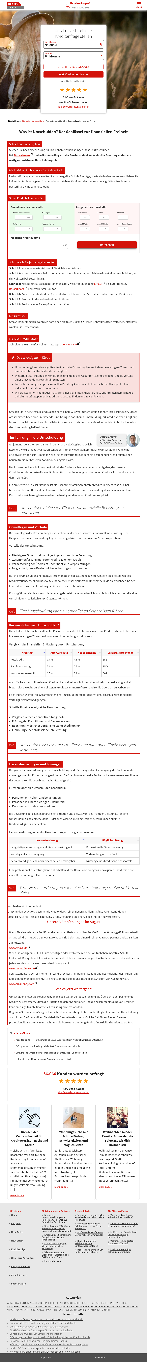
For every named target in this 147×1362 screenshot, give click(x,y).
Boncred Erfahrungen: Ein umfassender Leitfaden (89, 1251)
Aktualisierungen (19, 1275)
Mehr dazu (16, 1195)
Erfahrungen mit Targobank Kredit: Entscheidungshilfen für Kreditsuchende (50, 1337)
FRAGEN (85, 1303)
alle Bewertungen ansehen (73, 106)
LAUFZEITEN (13, 1306)
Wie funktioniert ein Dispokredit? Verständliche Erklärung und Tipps (55, 1254)
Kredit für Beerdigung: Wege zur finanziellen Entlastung (54, 1246)
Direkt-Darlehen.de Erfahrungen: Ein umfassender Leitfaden (86, 1243)
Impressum (46, 1357)
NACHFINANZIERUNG (51, 1306)
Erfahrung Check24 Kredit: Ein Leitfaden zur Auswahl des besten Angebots (49, 1344)
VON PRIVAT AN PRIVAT (89, 1310)
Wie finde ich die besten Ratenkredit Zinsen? (121, 1242)
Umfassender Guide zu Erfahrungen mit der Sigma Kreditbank (88, 1226)
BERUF (46, 1303)
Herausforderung (47, 840)
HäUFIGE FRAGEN (99, 1303)
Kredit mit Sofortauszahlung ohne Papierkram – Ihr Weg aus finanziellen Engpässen (54, 1218)
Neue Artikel (17, 1232)
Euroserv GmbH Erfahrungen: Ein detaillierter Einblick (38, 1341)
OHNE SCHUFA (101, 1306)
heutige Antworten (20, 1266)
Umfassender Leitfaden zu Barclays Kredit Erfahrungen (89, 1233)
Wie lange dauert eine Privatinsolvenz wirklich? (120, 1216)
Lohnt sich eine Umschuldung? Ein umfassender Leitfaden (44, 1059)
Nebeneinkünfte (48, 224)
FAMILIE (76, 1303)
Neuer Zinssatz (87, 652)
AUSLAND (37, 1303)
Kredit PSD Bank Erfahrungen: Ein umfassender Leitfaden (40, 1348)
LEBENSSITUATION (30, 1306)
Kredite (100, 212)
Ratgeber (16, 1223)
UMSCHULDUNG (53, 1310)
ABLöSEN (12, 1303)
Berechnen (107, 244)
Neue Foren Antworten (22, 1258)
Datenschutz (100, 1357)
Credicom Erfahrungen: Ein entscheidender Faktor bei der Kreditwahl (90, 1217)
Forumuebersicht (53, 1261)
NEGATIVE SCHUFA (83, 1306)
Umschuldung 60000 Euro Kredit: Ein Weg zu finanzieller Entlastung (69, 1039)
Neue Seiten (17, 1240)
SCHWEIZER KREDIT (26, 1310)
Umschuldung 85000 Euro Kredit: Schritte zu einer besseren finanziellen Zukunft (56, 1228)
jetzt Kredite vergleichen (73, 74)
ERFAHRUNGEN (64, 1303)
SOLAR (40, 1310)
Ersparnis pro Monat (120, 652)
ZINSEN (106, 1310)
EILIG (52, 1303)
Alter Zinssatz (59, 652)
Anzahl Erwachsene (124, 224)
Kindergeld (46, 212)
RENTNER (115, 1306)
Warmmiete (82, 212)
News (14, 1215)
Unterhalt (17, 224)
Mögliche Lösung (112, 840)
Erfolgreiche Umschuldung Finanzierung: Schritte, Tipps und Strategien (51, 1052)
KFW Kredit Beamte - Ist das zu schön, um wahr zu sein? (123, 1224)
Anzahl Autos (83, 224)
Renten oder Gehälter (21, 212)
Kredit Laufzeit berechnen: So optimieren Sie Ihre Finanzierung (56, 1237)
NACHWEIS (68, 1306)
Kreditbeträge (18, 1249)
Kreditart (27, 652)
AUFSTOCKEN (24, 1303)
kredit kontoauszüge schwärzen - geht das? (119, 1250)
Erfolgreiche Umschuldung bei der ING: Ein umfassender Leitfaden (48, 1046)
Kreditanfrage (23, 1039)
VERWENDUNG (69, 1310)
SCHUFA (124, 1306)
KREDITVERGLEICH (118, 1303)
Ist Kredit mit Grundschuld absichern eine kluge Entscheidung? (122, 1234)
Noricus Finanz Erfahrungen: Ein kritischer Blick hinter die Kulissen (45, 1351)
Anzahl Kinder (102, 224)
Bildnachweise (18, 1283)
